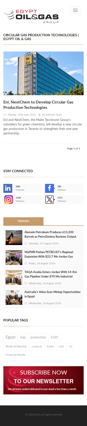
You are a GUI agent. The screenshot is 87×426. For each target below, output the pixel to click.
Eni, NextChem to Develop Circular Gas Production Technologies (38, 105)
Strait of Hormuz (16, 346)
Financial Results (15, 354)
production (38, 337)
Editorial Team (54, 114)
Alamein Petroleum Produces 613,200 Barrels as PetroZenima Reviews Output (50, 234)
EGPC (55, 337)
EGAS (50, 346)
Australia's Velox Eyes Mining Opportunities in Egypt (53, 294)
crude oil (37, 346)
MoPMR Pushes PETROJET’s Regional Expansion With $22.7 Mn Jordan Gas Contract (49, 257)
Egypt (10, 337)
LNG (61, 346)
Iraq (23, 337)
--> (3, 199)
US (70, 346)
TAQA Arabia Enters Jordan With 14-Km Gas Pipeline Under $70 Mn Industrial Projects (51, 277)
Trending (23, 221)
